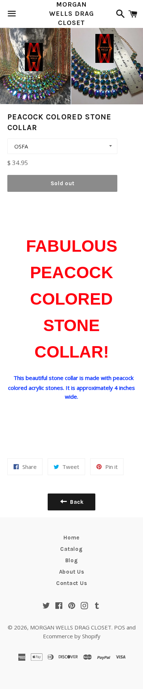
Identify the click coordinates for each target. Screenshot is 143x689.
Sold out (62, 183)
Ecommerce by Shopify (71, 636)
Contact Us (71, 583)
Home (71, 537)
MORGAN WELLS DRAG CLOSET (71, 13)
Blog (71, 560)
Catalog (71, 549)
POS (119, 627)
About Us (71, 571)
